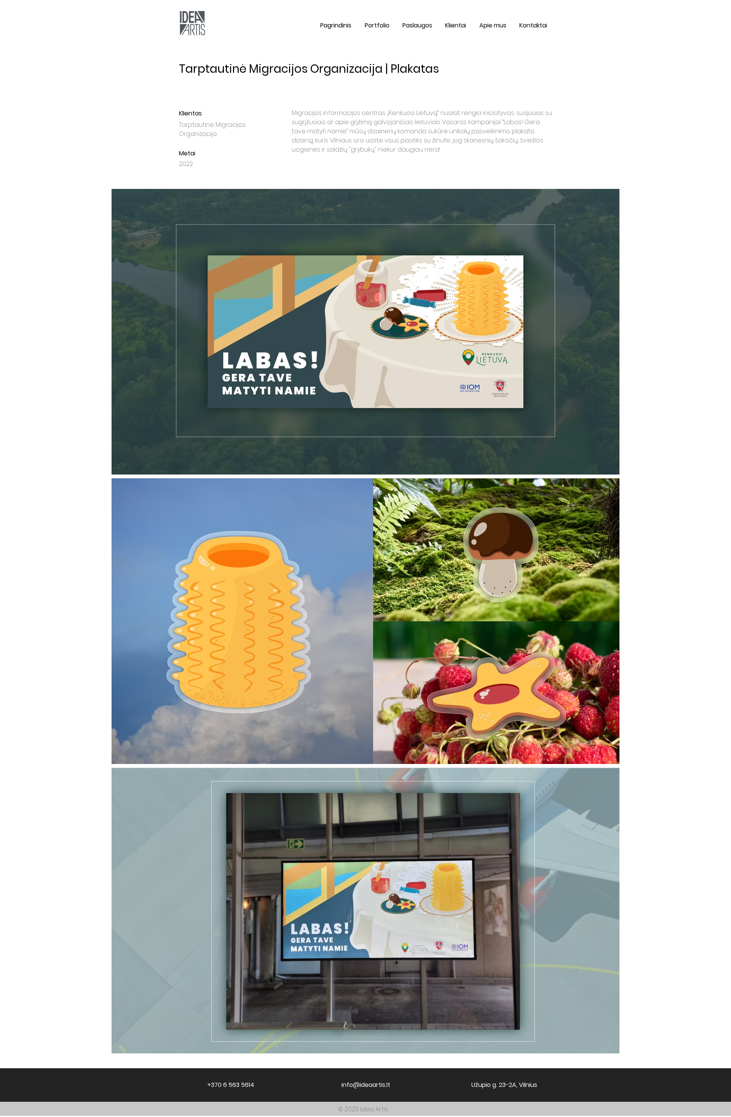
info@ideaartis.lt (366, 1084)
